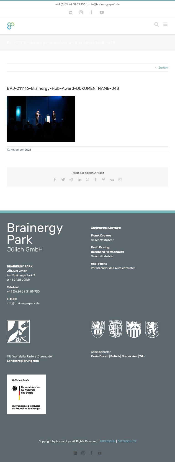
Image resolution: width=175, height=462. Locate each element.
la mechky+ (63, 441)
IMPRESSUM (108, 441)
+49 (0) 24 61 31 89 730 (70, 4)
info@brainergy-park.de (104, 4)
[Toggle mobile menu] (165, 24)
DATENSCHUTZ (127, 441)
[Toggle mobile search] (156, 24)
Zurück (163, 67)
